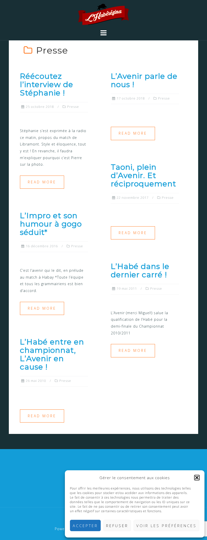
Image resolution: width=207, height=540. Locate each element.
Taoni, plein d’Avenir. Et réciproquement (143, 175)
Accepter (85, 525)
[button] (196, 477)
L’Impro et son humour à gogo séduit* (51, 224)
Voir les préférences (166, 525)
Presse (73, 106)
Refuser (117, 525)
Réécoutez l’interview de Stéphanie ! (46, 84)
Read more (42, 182)
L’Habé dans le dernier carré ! (140, 270)
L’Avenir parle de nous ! (144, 80)
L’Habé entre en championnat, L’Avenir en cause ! (52, 354)
